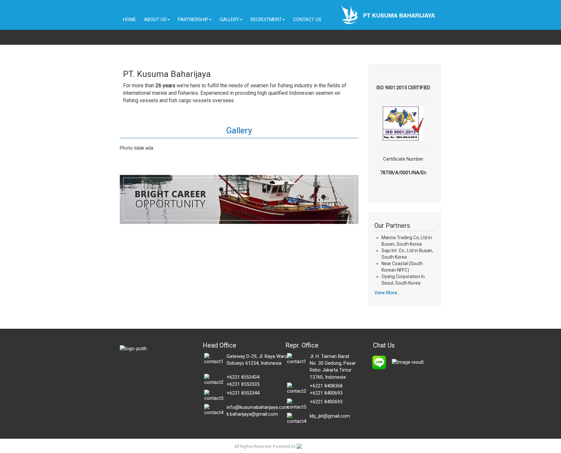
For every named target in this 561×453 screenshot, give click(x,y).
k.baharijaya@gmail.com (252, 414)
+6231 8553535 (243, 384)
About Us (155, 19)
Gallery (229, 19)
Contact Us (307, 19)
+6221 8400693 (326, 393)
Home (129, 19)
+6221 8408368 (326, 386)
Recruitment (266, 19)
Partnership (193, 19)
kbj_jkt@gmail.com (330, 416)
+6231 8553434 (243, 377)
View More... (387, 293)
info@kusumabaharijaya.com (258, 407)
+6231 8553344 (243, 393)
